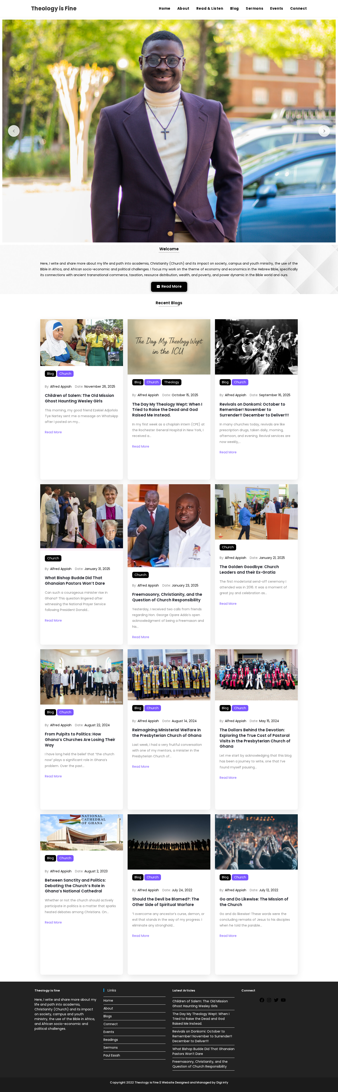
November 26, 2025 (99, 386)
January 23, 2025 (185, 585)
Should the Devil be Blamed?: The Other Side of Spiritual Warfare (165, 902)
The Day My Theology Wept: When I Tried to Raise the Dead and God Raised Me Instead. (167, 410)
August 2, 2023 (96, 871)
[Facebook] (262, 1001)
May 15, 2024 (269, 721)
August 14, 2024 (184, 721)
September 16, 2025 (274, 395)
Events (108, 1032)
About (108, 1008)
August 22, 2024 (97, 725)
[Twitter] (276, 1001)
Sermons (110, 1047)
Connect (110, 1024)
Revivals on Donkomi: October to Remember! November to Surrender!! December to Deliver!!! (254, 410)
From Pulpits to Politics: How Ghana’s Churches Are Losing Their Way (80, 740)
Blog (50, 373)
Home (108, 1000)
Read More (53, 432)
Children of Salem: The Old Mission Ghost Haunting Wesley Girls (79, 398)
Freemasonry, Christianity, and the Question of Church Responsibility (167, 597)
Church (65, 373)
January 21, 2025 (272, 557)
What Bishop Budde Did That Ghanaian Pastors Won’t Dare (75, 580)
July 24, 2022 (182, 890)
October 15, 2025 (185, 395)
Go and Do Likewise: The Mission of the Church (254, 902)
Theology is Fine (54, 8)
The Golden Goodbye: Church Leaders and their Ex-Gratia (249, 569)
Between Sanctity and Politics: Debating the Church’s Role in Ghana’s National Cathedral (75, 886)
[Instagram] (269, 1001)
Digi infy (222, 1082)
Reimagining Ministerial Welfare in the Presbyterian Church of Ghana (166, 732)
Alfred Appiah (61, 386)
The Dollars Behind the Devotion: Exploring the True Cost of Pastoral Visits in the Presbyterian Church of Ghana (255, 738)
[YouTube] (283, 1001)
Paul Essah (111, 1055)
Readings (110, 1039)
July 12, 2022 (268, 890)
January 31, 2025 (97, 569)
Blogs (107, 1016)
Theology (171, 382)
